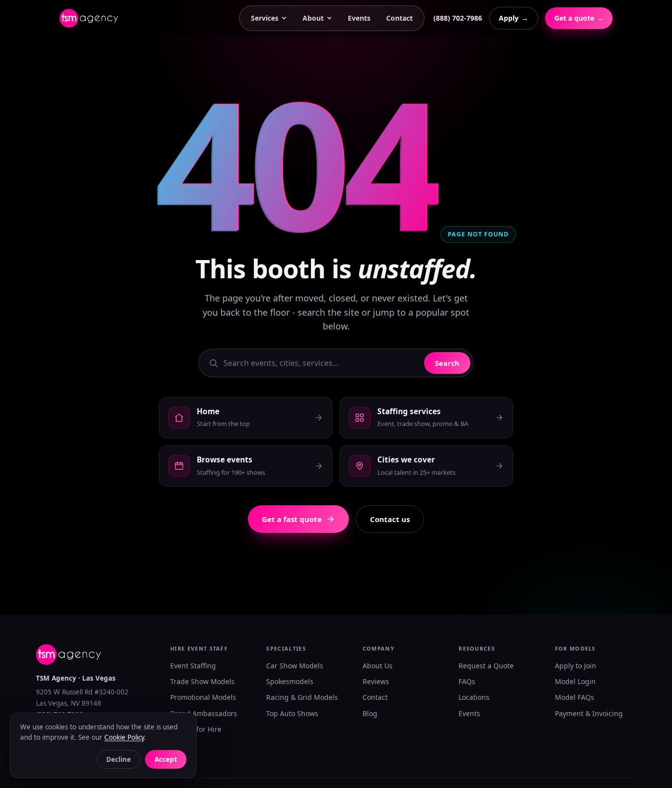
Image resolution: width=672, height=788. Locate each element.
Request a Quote (486, 665)
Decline (118, 759)
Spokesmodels (289, 681)
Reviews (376, 681)
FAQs (466, 681)
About (313, 18)
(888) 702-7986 (457, 18)
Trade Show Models (202, 681)
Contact (399, 18)
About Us (378, 665)
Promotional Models (203, 697)
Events (359, 18)
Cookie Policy (124, 737)
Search (447, 363)
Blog (370, 713)
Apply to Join (575, 665)
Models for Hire (195, 729)
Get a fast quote (292, 519)
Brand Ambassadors (203, 713)
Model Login (575, 681)
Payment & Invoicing (589, 713)
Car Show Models (294, 665)
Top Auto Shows (292, 713)
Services (264, 18)
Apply (513, 18)
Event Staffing (193, 665)
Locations (473, 697)
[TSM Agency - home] (89, 18)
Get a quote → (578, 18)
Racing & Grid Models (302, 697)
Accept (165, 759)
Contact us (390, 519)
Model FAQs (574, 697)
